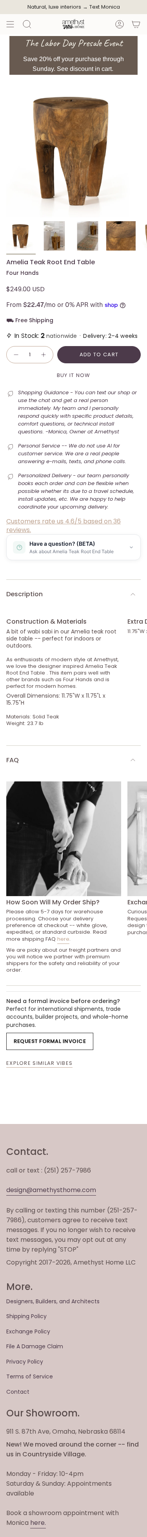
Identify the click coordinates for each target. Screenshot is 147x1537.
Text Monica (104, 7)
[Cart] (136, 24)
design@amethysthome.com (51, 1189)
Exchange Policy (28, 1331)
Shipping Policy (26, 1316)
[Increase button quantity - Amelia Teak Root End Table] (43, 354)
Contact (17, 1392)
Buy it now (74, 375)
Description (24, 594)
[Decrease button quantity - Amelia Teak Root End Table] (15, 354)
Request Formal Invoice (50, 1041)
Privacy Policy (24, 1362)
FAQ (12, 760)
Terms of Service (29, 1376)
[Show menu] (10, 24)
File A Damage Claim (34, 1346)
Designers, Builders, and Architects (53, 1301)
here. (38, 1522)
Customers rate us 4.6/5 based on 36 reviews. (63, 525)
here (63, 939)
